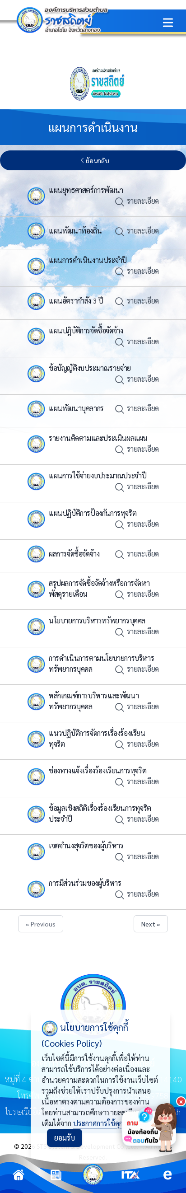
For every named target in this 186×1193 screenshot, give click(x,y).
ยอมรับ (64, 1137)
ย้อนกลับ (97, 160)
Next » (150, 924)
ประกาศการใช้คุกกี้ (99, 1123)
